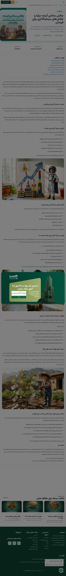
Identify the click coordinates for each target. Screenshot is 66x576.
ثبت (19, 297)
